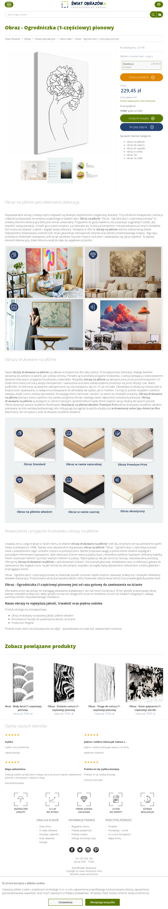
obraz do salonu (136, 145)
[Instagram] (88, 850)
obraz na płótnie (136, 141)
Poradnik (112, 826)
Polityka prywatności (82, 830)
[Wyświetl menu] (9, 4)
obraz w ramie (134, 151)
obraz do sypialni (136, 148)
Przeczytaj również (118, 820)
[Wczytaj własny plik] (160, 14)
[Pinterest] (96, 850)
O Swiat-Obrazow (48, 830)
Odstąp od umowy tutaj (83, 838)
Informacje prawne (82, 820)
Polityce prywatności (77, 893)
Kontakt (43, 842)
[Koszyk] (159, 4)
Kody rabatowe (46, 838)
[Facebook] (72, 850)
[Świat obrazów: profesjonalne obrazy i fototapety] (84, 4)
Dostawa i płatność (49, 834)
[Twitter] (80, 850)
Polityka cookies (80, 834)
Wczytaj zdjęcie (138, 127)
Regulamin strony (80, 826)
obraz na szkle (134, 158)
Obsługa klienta (47, 820)
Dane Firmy (45, 826)
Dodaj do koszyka (139, 118)
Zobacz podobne (139, 77)
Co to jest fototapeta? (119, 834)
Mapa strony (114, 838)
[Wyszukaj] (153, 14)
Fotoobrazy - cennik (118, 830)
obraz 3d (132, 154)
